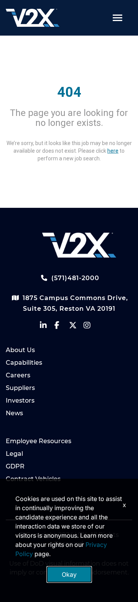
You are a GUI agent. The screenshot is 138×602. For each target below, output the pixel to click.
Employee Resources (38, 441)
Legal (14, 453)
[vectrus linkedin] (47, 327)
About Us (20, 350)
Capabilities (24, 362)
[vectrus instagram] (91, 327)
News (14, 413)
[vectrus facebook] (61, 327)
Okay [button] (69, 574)
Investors (20, 400)
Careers (18, 375)
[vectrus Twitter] (76, 327)
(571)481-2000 (74, 278)
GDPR (15, 466)
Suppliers (20, 388)
